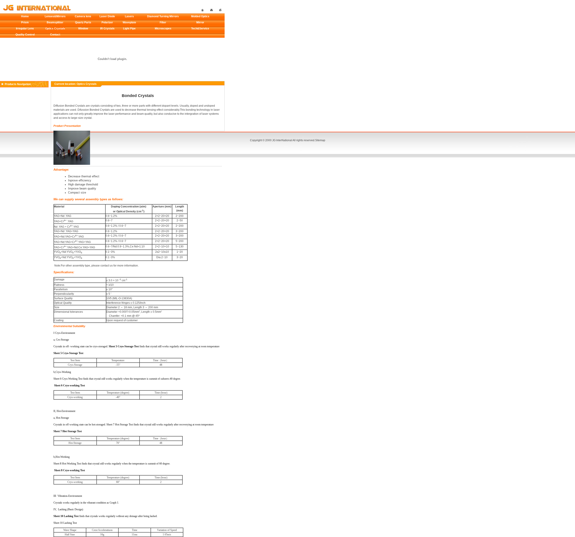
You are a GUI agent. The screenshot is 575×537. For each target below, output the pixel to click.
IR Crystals (107, 28)
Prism (25, 22)
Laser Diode (107, 16)
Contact (55, 34)
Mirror (200, 22)
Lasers (129, 16)
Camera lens (83, 16)
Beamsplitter (55, 22)
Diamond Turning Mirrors (163, 16)
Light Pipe (129, 28)
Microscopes (163, 28)
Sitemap (320, 140)
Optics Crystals (55, 28)
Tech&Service (200, 28)
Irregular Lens (25, 28)
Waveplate (129, 22)
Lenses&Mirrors (55, 16)
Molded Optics (200, 16)
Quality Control (25, 34)
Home (25, 16)
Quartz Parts (83, 22)
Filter (163, 22)
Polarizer (107, 22)
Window (83, 28)
